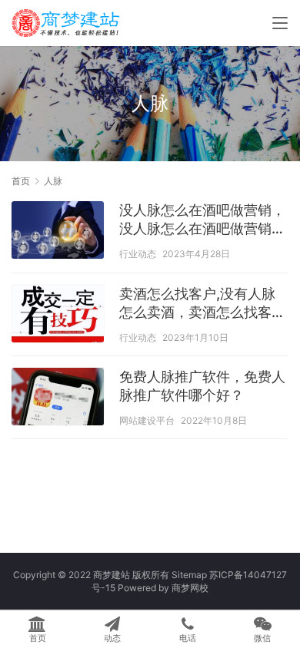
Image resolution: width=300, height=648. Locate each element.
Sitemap (189, 574)
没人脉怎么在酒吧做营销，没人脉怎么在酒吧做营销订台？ (202, 220)
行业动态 (137, 254)
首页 (21, 181)
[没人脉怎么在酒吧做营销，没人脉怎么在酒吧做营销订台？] (58, 232)
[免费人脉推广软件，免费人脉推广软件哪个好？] (58, 398)
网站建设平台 (147, 420)
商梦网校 (190, 587)
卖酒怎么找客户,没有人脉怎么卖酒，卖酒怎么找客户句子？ (202, 304)
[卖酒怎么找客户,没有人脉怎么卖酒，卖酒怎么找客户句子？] (58, 315)
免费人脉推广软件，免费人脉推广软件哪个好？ (202, 386)
